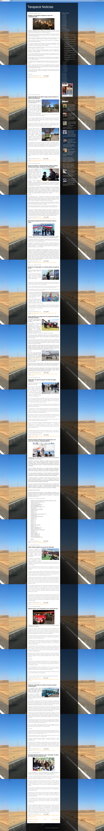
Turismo (38, 161)
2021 (64, 21)
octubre (65, 32)
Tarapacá (35, 161)
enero (65, 71)
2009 (64, 81)
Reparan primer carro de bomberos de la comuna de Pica (43, 608)
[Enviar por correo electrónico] (44, 75)
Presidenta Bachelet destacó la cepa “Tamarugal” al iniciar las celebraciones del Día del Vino (43, 755)
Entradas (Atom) (35, 821)
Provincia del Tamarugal (45, 262)
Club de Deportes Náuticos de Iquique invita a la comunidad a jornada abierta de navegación (71, 131)
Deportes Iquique (39, 313)
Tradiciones (33, 314)
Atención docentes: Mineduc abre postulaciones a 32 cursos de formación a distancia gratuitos (42, 440)
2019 (64, 24)
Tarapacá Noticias (40, 7)
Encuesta (35, 218)
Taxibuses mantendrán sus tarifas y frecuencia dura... (69, 57)
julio (64, 63)
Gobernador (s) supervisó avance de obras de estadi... (69, 48)
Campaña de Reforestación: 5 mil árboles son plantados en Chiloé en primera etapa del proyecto (71, 123)
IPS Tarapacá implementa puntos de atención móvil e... (69, 42)
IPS (40, 262)
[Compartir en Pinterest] (48, 75)
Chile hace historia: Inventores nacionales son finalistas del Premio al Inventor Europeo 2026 (71, 171)
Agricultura (33, 815)
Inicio (45, 819)
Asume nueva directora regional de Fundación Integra (71, 149)
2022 (64, 20)
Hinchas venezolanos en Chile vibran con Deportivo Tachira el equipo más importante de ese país (71, 105)
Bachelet (36, 815)
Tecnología (53, 815)
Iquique (49, 313)
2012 (64, 77)
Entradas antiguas (55, 819)
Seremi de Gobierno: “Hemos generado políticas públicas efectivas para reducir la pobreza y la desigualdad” (43, 166)
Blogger (57, 827)
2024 (64, 17)
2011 (64, 78)
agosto (65, 61)
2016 (64, 28)
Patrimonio (40, 679)
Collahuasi (36, 679)
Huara (39, 262)
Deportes (35, 313)
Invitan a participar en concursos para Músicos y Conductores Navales (69, 164)
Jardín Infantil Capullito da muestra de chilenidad (41, 547)
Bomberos (33, 679)
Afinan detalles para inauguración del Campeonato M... (69, 46)
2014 (64, 74)
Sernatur (32, 161)
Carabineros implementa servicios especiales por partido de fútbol (68, 158)
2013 (64, 75)
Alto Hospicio (34, 750)
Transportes (30, 680)
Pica (43, 679)
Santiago (47, 77)
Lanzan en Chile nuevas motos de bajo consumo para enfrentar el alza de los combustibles (71, 114)
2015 (64, 73)
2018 (64, 25)
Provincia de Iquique (55, 436)
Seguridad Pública (31, 437)
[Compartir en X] (46, 75)
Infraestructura (45, 313)
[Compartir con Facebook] (47, 75)
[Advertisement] (43, 86)
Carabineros (33, 436)
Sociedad (51, 218)
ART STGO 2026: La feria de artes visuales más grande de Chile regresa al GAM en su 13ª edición (71, 180)
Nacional (44, 77)
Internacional (40, 77)
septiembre (66, 33)
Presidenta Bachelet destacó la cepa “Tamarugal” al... (69, 59)
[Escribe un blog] (45, 75)
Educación (35, 542)
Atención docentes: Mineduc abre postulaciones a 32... (69, 51)
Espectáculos (36, 77)
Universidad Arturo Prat (31, 816)
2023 (64, 18)
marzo (65, 68)
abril (65, 67)
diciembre (65, 29)
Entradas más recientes (33, 819)
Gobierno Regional (43, 218)
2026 (64, 14)
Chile (32, 77)
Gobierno (38, 218)
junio (65, 64)
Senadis (29, 161)
